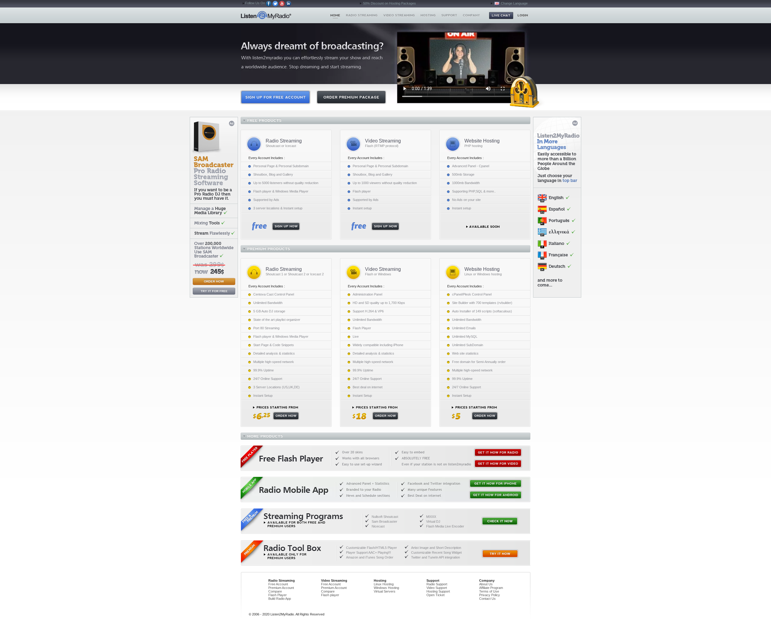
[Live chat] (501, 15)
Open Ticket (435, 595)
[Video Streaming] (399, 15)
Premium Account (281, 588)
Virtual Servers (384, 591)
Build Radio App (279, 598)
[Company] (471, 15)
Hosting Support (438, 591)
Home (277, 15)
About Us (486, 584)
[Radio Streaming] (362, 15)
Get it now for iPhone (495, 483)
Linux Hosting (384, 584)
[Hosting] (428, 15)
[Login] (522, 15)
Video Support (436, 588)
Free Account (278, 584)
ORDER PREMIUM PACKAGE (351, 97)
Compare (275, 591)
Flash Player (277, 595)
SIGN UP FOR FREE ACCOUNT (275, 97)
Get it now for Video (498, 463)
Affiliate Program (491, 588)
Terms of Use (489, 591)
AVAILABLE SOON (483, 226)
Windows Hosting (386, 588)
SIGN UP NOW (276, 226)
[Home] (335, 15)
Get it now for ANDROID (495, 494)
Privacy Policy (489, 595)
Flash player (330, 595)
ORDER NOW (276, 413)
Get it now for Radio (498, 452)
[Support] (449, 15)
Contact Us (487, 598)
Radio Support (436, 584)
